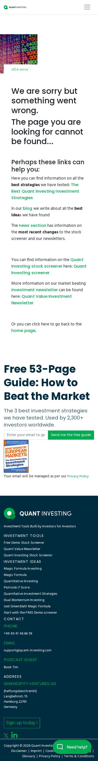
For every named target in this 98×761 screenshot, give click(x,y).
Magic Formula (15, 575)
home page (23, 330)
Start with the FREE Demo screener (30, 613)
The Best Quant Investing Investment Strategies (45, 191)
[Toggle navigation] (87, 7)
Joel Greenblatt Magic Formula (27, 606)
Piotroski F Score (17, 587)
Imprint (36, 751)
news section (32, 225)
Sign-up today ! (22, 723)
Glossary (28, 756)
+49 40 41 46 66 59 (18, 634)
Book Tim (11, 667)
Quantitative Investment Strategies (30, 594)
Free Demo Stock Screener (24, 543)
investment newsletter (34, 290)
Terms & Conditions (79, 756)
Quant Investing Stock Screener (28, 555)
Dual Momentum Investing (24, 600)
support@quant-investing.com (27, 650)
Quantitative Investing (21, 581)
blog (27, 208)
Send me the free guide (71, 435)
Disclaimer (19, 751)
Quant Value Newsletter (22, 549)
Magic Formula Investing (23, 569)
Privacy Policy (78, 476)
